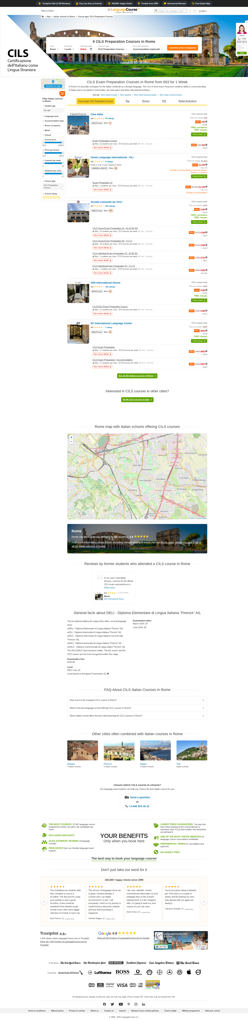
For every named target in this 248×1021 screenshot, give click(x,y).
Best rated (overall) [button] (109, 95)
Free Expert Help (202, 3)
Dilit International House (114, 599)
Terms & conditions (36, 1011)
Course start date (223, 82)
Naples (143, 764)
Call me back (241, 101)
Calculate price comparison (182, 47)
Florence (108, 764)
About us (95, 1011)
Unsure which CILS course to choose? (137, 785)
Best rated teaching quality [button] (145, 95)
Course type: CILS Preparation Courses (95, 101)
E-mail (238, 98)
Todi (178, 764)
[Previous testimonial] (44, 901)
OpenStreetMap (201, 518)
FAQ (164, 101)
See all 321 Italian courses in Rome (136, 376)
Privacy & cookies (77, 1011)
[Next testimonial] (204, 901)
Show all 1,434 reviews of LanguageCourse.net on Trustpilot (63, 943)
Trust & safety (170, 1011)
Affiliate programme (191, 1011)
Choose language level (225, 87)
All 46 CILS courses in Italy (136, 399)
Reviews (146, 101)
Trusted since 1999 (149, 3)
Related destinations (188, 101)
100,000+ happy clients (122, 3)
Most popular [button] (125, 95)
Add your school (212, 1011)
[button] (230, 72)
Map (127, 101)
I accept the (234, 105)
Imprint (122, 1011)
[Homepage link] (43, 16)
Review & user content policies (145, 1011)
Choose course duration (226, 77)
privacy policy (240, 105)
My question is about (224, 72)
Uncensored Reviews (176, 3)
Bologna (71, 764)
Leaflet (192, 518)
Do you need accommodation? (229, 92)
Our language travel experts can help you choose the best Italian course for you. (137, 789)
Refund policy (57, 1011)
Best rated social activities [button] (171, 95)
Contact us (109, 1011)
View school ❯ (199, 134)
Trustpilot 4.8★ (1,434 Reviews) (56, 3)
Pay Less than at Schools (90, 3)
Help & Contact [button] (47, 10)
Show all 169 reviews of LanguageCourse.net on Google (123, 938)
